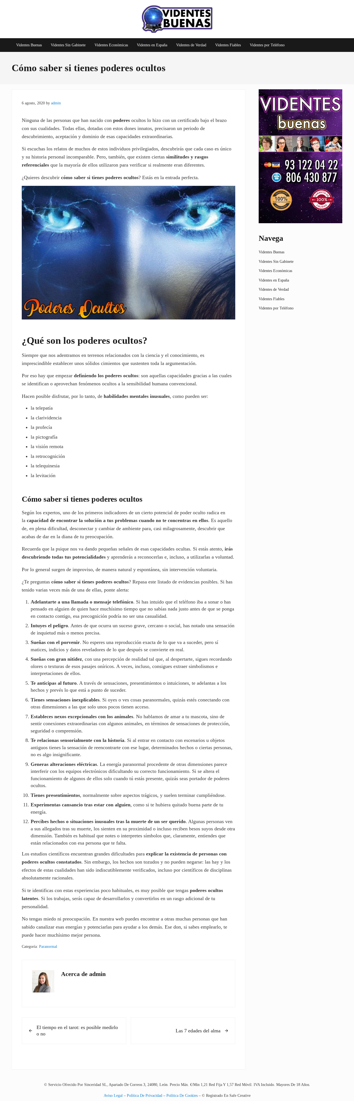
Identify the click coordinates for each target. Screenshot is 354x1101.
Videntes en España (274, 280)
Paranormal (48, 946)
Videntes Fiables (271, 299)
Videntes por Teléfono (276, 308)
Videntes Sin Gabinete (276, 261)
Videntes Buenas (271, 252)
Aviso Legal (113, 1095)
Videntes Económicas (275, 270)
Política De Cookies (182, 1095)
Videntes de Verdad (274, 289)
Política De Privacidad (144, 1095)
